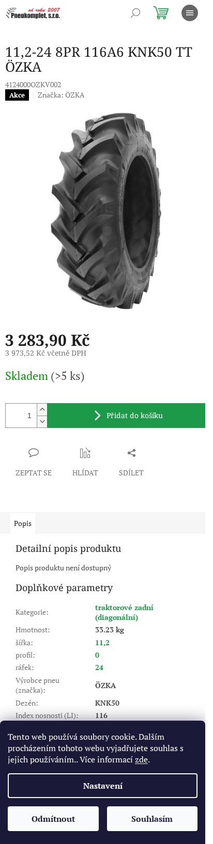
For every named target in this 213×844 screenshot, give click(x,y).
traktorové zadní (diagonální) (124, 612)
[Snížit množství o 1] (42, 421)
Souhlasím (152, 818)
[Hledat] (135, 13)
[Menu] (189, 13)
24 (99, 667)
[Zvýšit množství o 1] (42, 410)
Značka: (61, 95)
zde (141, 759)
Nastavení (103, 785)
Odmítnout (53, 818)
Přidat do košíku (134, 415)
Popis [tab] (23, 523)
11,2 (102, 642)
